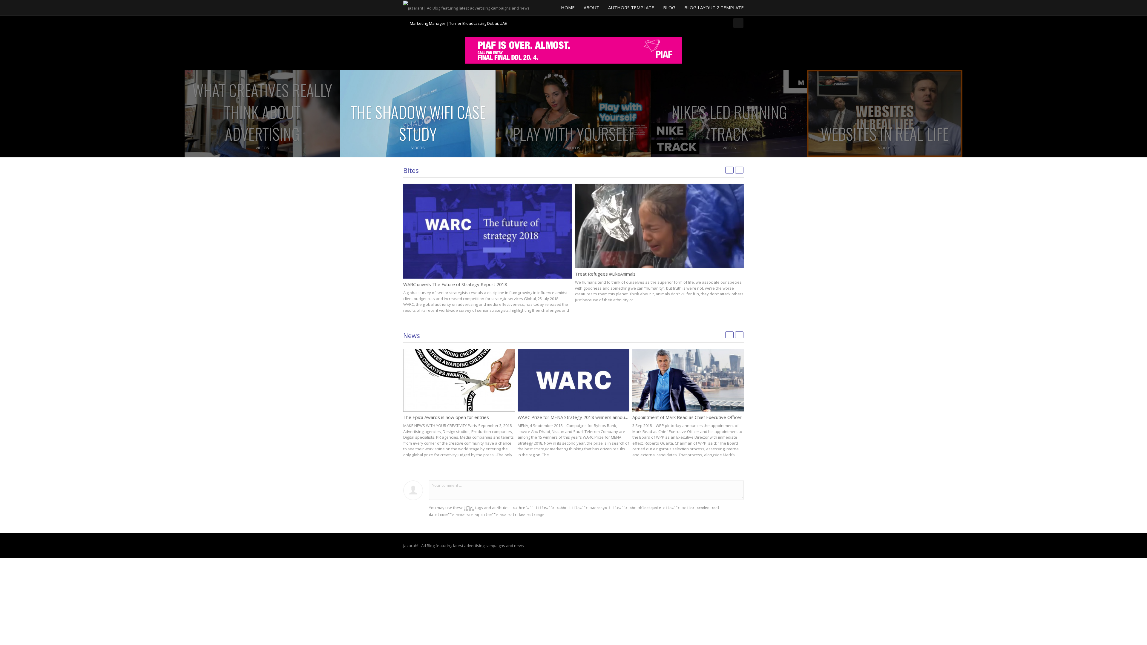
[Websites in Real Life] (884, 113)
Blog (669, 7)
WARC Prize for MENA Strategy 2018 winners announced (576, 417)
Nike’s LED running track (729, 122)
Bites (411, 170)
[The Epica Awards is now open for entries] (459, 380)
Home (568, 7)
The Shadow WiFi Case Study (418, 122)
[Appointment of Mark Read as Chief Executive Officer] (688, 380)
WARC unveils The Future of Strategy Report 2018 (455, 284)
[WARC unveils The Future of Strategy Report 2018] (487, 231)
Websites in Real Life (885, 133)
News (411, 335)
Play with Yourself (573, 133)
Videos (262, 147)
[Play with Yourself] (573, 113)
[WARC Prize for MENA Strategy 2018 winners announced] (573, 380)
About (591, 7)
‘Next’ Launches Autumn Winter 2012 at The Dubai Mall (458, 23)
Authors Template (631, 7)
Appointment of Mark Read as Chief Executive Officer (687, 417)
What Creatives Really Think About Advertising (262, 112)
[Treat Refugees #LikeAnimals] (659, 226)
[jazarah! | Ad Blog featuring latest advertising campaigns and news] (466, 7)
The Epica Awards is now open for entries (446, 417)
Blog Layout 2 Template (714, 7)
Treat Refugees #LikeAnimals (605, 274)
